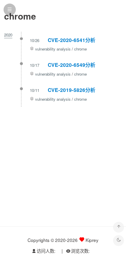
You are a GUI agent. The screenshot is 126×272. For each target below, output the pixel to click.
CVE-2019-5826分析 (71, 89)
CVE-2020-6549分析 (71, 64)
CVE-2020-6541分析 (71, 39)
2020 (8, 35)
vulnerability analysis (53, 49)
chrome (80, 49)
